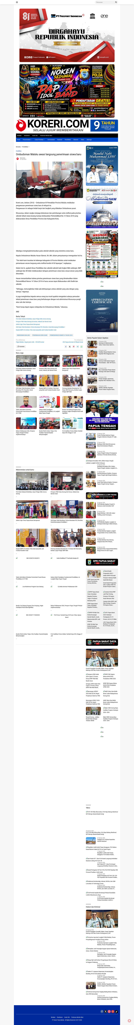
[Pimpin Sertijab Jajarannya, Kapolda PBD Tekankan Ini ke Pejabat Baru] (92, 380)
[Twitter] (105, 1011)
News (18, 139)
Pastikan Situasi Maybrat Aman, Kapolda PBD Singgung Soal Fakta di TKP (107, 353)
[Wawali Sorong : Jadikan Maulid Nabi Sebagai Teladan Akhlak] (93, 711)
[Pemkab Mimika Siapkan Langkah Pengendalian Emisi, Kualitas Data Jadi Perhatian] (91, 532)
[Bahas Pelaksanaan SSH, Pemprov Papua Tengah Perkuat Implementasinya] (26, 423)
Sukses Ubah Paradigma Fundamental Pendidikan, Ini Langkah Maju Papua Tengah (49, 411)
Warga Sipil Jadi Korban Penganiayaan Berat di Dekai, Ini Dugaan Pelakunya (106, 966)
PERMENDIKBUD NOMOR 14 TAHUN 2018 (61, 335)
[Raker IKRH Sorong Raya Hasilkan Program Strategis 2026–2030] (110, 711)
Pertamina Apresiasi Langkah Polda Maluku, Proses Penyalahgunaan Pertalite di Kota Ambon (107, 944)
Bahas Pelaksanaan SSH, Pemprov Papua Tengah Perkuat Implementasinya (25, 432)
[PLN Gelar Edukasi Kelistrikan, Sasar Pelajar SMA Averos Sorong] (26, 361)
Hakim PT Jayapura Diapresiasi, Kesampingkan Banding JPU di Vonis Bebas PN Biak (107, 978)
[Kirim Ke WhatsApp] (81, 346)
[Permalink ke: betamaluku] (17, 158)
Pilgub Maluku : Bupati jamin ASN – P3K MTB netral (30, 341)
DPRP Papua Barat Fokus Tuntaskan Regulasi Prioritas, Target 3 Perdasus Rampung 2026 (92, 605)
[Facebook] (101, 1011)
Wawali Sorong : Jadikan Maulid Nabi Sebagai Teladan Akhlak (92, 718)
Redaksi (19, 135)
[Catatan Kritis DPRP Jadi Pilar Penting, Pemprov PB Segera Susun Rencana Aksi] (110, 595)
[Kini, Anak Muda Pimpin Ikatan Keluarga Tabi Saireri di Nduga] (92, 371)
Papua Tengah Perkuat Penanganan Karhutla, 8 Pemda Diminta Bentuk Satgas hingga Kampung (107, 454)
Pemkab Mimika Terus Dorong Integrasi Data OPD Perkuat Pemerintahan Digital (105, 540)
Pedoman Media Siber (46, 135)
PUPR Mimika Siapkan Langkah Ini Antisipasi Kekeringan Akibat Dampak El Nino (107, 523)
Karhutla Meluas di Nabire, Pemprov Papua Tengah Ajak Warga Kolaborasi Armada (107, 474)
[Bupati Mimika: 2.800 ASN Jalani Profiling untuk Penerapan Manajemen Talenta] (91, 514)
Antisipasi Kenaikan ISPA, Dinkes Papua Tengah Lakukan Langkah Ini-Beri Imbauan (107, 467)
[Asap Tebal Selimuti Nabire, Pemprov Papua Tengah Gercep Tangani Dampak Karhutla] (91, 483)
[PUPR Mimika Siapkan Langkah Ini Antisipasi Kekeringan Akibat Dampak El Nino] (91, 523)
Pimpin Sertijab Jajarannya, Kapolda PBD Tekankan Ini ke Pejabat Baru (107, 379)
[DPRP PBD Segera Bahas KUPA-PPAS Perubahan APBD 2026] (110, 677)
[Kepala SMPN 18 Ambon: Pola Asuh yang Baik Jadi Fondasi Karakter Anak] (49, 380)
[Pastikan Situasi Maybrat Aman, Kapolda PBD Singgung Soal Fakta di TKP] (92, 353)
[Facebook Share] (65, 346)
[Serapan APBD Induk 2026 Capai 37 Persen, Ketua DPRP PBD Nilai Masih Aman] (93, 677)
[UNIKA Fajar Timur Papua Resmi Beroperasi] (72, 361)
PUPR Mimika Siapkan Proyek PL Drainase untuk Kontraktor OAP (106, 505)
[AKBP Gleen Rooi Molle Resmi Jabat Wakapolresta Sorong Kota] (110, 694)
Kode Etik (34, 135)
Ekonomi (75, 139)
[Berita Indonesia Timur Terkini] (67, 125)
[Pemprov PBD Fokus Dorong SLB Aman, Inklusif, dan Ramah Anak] (49, 361)
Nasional (59, 139)
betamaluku (22, 158)
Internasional (51, 139)
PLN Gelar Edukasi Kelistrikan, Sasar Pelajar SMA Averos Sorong (33, 319)
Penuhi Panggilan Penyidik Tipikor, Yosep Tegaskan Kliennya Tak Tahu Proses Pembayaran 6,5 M (100, 669)
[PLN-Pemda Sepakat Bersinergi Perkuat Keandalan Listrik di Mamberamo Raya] (102, 894)
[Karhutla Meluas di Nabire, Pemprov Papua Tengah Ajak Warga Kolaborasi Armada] (91, 474)
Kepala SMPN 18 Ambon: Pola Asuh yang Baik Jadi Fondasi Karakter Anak (36, 330)
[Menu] (17, 2)
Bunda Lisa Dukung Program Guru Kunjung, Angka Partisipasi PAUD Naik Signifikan (72, 411)
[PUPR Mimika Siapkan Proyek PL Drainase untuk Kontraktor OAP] (91, 505)
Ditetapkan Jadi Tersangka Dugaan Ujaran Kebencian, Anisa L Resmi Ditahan (106, 955)
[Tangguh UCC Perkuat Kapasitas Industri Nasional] (91, 841)
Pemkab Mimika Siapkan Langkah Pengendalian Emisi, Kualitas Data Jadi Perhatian (106, 532)
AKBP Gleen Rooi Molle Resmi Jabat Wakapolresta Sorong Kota (110, 702)
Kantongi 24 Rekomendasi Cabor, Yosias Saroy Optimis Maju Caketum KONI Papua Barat (106, 344)
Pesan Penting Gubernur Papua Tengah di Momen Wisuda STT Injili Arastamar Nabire (106, 436)
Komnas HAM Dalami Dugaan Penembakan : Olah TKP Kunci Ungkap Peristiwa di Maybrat (107, 362)
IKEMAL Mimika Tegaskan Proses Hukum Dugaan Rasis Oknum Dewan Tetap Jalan (106, 388)
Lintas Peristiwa (39, 139)
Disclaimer (27, 135)
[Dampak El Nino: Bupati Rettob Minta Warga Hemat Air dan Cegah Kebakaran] (91, 550)
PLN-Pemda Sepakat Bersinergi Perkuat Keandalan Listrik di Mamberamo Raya (105, 899)
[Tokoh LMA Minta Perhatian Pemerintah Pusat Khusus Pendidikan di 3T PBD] (26, 402)
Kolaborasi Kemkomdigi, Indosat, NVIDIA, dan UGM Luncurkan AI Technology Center (106, 888)
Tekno (82, 139)
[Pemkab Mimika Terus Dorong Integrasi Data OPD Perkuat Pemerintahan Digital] (91, 541)
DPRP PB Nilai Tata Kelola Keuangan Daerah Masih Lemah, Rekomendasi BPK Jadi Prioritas (93, 626)
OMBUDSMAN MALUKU (23, 335)
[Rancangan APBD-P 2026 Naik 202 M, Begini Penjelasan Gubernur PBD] (93, 694)
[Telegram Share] (77, 346)
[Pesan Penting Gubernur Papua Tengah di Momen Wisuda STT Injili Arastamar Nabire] (91, 436)
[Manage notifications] (129, 1020)
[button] (116, 2)
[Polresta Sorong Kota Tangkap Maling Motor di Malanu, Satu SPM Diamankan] (102, 993)
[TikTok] (116, 1011)
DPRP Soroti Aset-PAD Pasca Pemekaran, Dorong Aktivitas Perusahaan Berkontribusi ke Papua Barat (93, 581)
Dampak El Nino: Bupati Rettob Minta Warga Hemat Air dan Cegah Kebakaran (107, 549)
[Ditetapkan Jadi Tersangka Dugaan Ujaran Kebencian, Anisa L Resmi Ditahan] (102, 950)
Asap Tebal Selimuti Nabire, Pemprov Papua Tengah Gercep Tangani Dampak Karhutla (107, 483)
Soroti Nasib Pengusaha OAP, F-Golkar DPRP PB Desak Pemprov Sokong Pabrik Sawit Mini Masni (109, 584)
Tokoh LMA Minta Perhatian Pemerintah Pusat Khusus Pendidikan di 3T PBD (26, 411)
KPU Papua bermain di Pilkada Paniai (73, 341)
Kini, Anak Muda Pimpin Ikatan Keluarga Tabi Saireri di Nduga (107, 370)
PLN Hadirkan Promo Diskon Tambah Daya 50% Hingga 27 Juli (72, 432)
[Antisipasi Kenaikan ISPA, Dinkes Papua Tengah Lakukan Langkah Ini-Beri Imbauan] (102, 462)
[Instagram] (109, 1011)
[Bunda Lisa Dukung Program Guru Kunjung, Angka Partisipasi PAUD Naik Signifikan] (72, 402)
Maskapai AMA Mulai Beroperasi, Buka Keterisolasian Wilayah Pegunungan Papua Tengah (106, 445)
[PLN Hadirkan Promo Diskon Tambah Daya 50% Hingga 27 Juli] (72, 423)
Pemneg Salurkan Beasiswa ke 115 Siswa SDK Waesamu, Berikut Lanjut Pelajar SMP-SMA (72, 390)
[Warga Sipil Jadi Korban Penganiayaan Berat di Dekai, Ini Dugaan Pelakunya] (102, 961)
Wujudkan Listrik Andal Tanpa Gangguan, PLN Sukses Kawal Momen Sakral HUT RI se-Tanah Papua (105, 853)
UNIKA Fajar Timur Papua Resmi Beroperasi (28, 324)
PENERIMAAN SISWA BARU (39, 335)
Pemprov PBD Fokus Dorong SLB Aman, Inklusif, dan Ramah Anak (34, 321)
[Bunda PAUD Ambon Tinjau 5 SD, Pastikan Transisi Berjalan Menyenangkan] (49, 423)
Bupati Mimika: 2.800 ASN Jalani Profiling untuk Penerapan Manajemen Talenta (106, 514)
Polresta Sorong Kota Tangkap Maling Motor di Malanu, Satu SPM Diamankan (107, 998)
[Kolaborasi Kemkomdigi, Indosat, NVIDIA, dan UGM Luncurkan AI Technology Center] (102, 882)
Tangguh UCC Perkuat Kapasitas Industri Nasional (106, 840)
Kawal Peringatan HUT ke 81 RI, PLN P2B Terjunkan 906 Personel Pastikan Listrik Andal (107, 876)
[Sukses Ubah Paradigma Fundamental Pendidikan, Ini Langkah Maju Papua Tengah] (49, 402)
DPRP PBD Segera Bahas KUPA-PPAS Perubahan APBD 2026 (110, 685)
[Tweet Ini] (69, 346)
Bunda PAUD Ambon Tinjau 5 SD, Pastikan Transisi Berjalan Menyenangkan (48, 432)
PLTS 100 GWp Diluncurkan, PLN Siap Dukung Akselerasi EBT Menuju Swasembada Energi (101, 833)
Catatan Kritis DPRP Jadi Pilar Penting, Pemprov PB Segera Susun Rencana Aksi (110, 603)
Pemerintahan (27, 139)
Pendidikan (68, 139)
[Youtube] (112, 1011)
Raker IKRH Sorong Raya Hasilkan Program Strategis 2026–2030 (110, 718)
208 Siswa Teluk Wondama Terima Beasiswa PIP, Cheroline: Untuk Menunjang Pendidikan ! (40, 327)
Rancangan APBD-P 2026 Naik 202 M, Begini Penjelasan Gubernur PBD (93, 702)
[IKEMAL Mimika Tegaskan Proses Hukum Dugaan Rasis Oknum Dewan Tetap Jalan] (92, 389)
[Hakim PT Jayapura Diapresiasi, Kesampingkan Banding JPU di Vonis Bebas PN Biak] (102, 972)
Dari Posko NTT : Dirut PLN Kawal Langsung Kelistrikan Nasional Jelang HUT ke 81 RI (107, 865)
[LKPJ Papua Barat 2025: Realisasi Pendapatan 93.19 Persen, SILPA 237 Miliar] (110, 615)
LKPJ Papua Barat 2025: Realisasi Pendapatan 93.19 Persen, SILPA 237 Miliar (109, 624)
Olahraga (89, 139)
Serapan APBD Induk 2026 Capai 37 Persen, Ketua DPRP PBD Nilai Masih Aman (93, 685)
